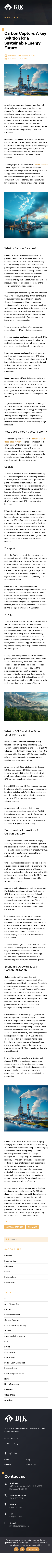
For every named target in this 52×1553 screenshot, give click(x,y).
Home (7, 18)
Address (13, 1483)
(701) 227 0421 (15, 1517)
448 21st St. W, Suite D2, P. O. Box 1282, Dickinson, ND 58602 (25, 1487)
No (22, 1549)
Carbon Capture (14, 1227)
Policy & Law (10, 1277)
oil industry (9, 1400)
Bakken (7, 1309)
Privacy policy (32, 1549)
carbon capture (41, 164)
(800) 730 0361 (16, 1498)
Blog (16, 18)
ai (5, 1298)
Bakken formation (12, 1314)
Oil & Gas (23, 59)
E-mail (12, 1523)
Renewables (9, 1282)
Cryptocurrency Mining (15, 1325)
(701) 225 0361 (15, 1507)
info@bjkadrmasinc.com (19, 1526)
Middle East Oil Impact (14, 1362)
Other (7, 1271)
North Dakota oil (11, 1384)
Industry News (11, 1261)
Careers (7, 1464)
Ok (16, 1549)
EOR (6, 1341)
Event (7, 1346)
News (6, 1378)
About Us (10, 1443)
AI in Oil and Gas (11, 1304)
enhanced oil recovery (14, 1336)
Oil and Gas (9, 1395)
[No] (49, 1545)
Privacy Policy (31, 1464)
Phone (12, 1505)
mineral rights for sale (14, 1373)
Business (8, 1255)
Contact (9, 1439)
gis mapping (9, 1352)
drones (7, 1330)
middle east (9, 1357)
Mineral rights (10, 1368)
